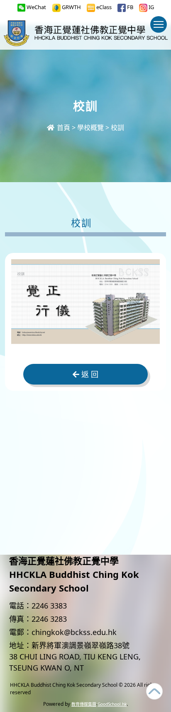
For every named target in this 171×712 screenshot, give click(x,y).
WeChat (35, 7)
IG (150, 7)
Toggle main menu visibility (158, 24)
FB (129, 7)
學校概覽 (90, 127)
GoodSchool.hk (112, 704)
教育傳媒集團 (83, 704)
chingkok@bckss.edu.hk (74, 632)
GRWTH (71, 7)
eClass (103, 7)
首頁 (62, 127)
